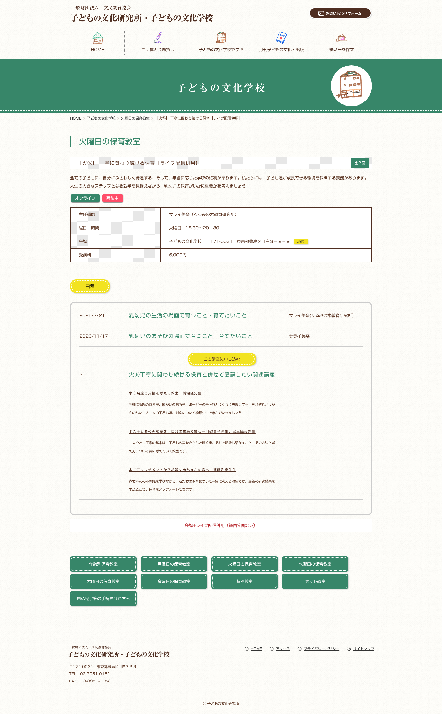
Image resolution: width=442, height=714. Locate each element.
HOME (97, 50)
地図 (300, 241)
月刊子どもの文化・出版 (281, 50)
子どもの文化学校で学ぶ (221, 50)
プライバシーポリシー (321, 649)
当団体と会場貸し (157, 50)
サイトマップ (363, 649)
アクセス (283, 649)
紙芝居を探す (341, 50)
